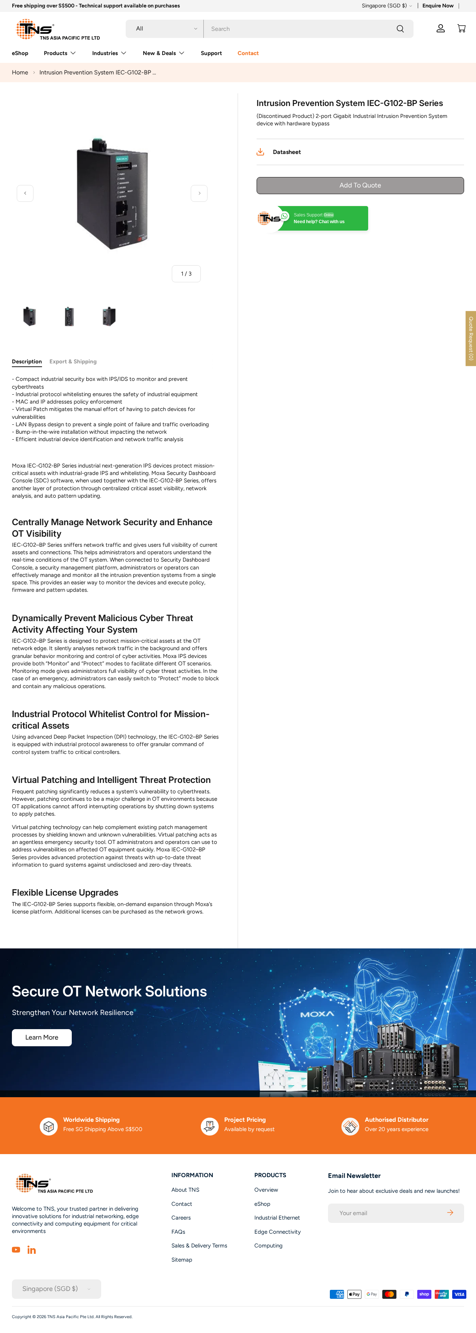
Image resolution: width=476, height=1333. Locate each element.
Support (211, 53)
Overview (266, 1189)
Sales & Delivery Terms (199, 1245)
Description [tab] (27, 361)
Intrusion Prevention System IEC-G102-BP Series (98, 72)
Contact (248, 53)
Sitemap (181, 1259)
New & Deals (159, 53)
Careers (181, 1217)
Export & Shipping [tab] (73, 361)
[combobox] (270, 28)
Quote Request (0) (471, 338)
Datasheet (287, 151)
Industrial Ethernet (277, 1217)
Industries (105, 53)
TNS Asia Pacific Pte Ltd (70, 1316)
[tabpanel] (116, 645)
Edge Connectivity (277, 1231)
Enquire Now (438, 5)
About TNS (185, 1189)
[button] (461, 28)
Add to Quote (360, 185)
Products (55, 53)
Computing (268, 1245)
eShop (20, 53)
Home (20, 72)
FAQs (178, 1231)
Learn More (41, 1037)
